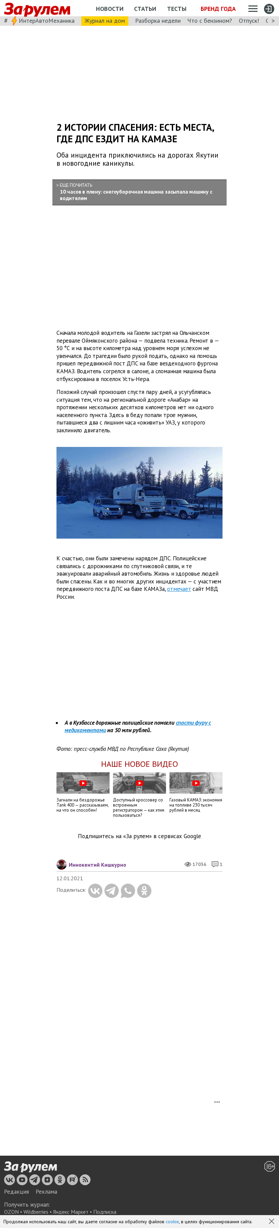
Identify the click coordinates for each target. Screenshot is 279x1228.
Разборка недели (158, 20)
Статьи (145, 9)
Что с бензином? (209, 20)
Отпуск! (249, 20)
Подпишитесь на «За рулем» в (139, 836)
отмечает (179, 589)
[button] (272, 1221)
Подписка (104, 1211)
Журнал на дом (105, 20)
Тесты (176, 9)
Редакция (16, 1191)
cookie (172, 1221)
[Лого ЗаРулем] (37, 8)
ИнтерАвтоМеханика (47, 20)
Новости (110, 9)
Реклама (46, 1191)
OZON (11, 1211)
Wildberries (35, 1211)
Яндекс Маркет (70, 1211)
